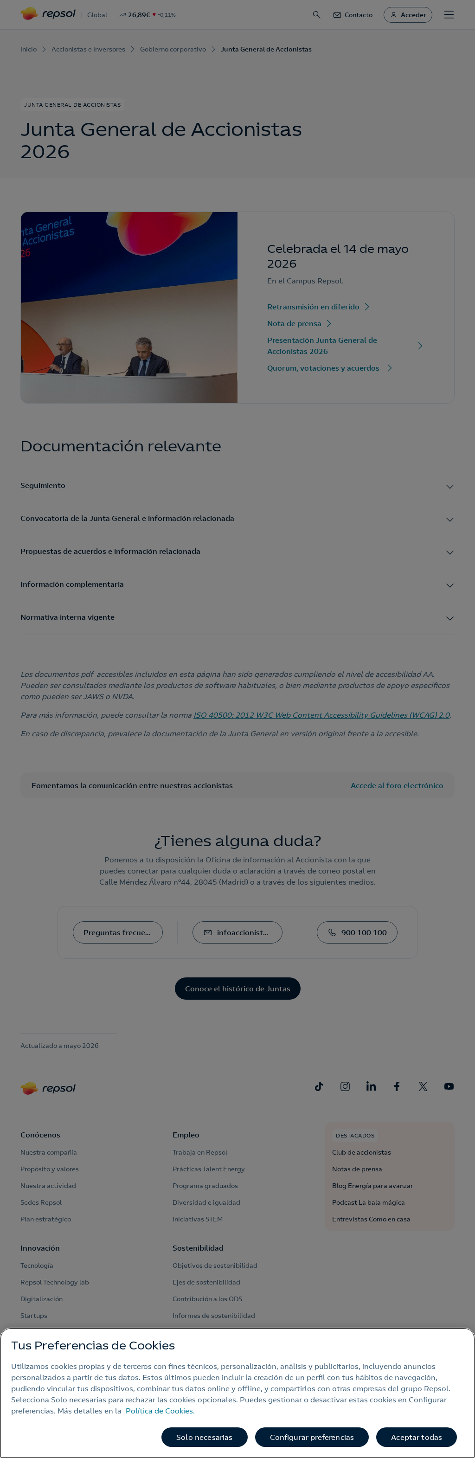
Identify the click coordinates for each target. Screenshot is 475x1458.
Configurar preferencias (312, 1437)
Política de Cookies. (160, 1410)
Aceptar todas (416, 1437)
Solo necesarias (204, 1437)
